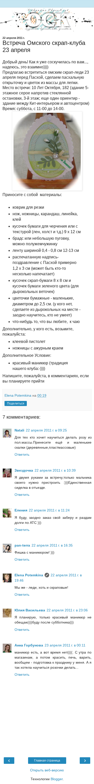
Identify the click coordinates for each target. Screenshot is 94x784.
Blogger (57, 779)
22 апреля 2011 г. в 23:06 (67, 610)
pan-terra (22, 545)
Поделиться (15, 403)
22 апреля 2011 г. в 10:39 (55, 470)
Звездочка (24, 470)
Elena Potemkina (29, 575)
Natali (19, 430)
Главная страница (47, 760)
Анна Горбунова (29, 645)
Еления (21, 510)
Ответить (22, 454)
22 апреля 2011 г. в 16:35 (52, 545)
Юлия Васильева (30, 610)
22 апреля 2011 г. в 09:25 (46, 430)
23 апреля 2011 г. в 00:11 (65, 645)
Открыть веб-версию (47, 770)
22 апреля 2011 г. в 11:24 (49, 510)
